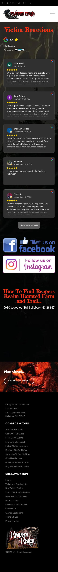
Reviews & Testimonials (16, 504)
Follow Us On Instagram (16, 446)
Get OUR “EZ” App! (14, 434)
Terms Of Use (11, 517)
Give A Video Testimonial (17, 462)
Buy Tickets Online (19, 381)
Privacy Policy (12, 521)
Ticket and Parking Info (16, 484)
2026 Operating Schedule (17, 492)
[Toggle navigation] (52, 11)
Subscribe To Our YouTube (17, 454)
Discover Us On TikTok (16, 450)
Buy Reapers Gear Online (17, 466)
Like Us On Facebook (15, 442)
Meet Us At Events (14, 438)
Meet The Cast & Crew (16, 496)
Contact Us (10, 509)
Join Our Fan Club (14, 430)
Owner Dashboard (14, 513)
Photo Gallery (11, 500)
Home (8, 480)
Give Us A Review (13, 458)
